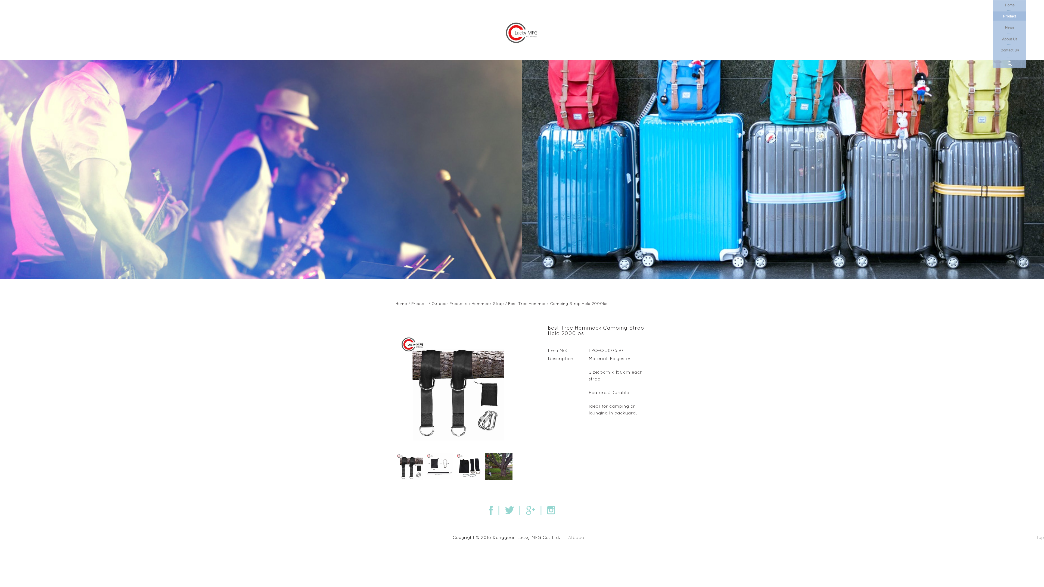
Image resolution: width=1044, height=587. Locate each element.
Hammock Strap (488, 303)
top (1040, 537)
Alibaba (576, 537)
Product (419, 303)
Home (401, 303)
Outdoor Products (449, 303)
